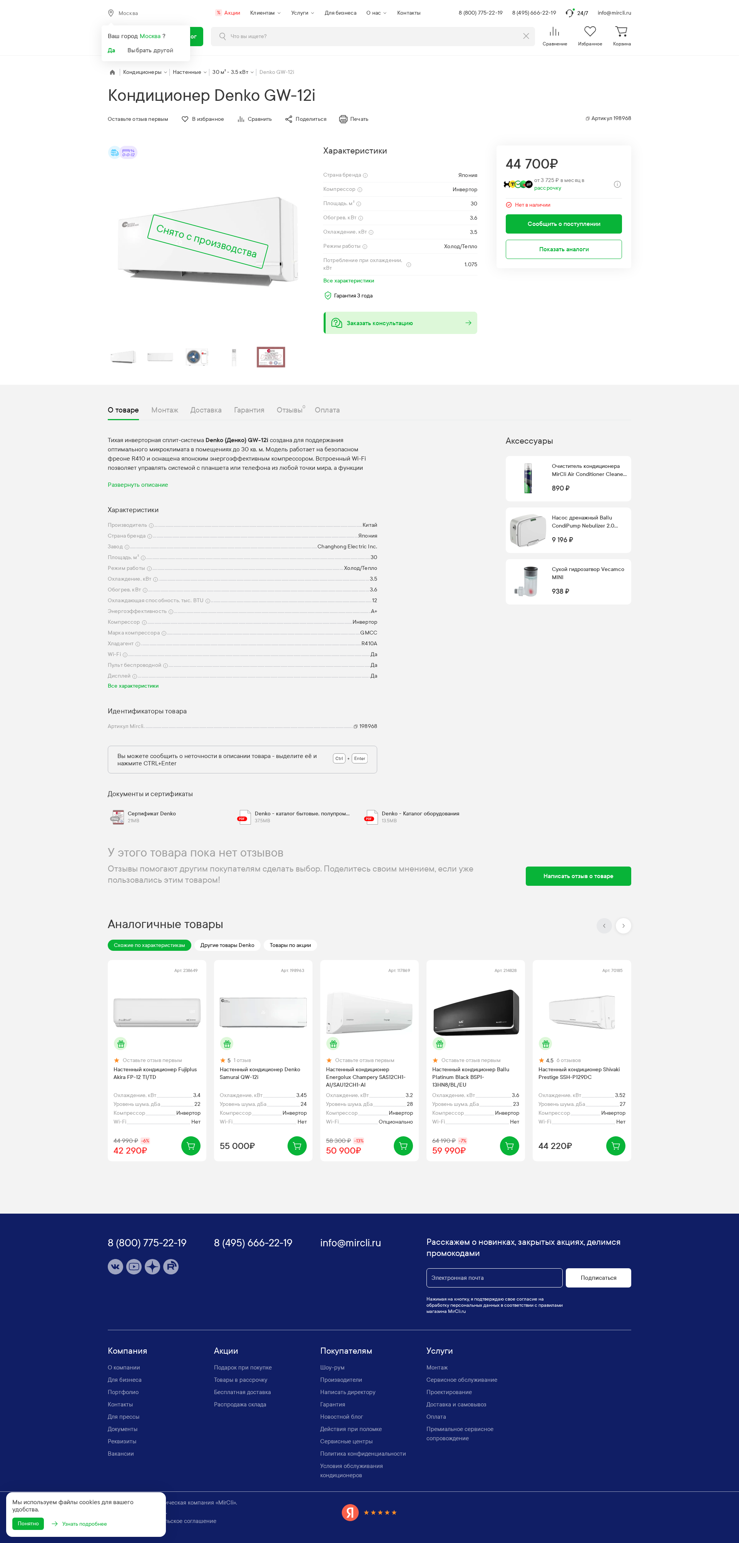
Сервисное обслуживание (461, 1379)
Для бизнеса (341, 13)
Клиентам (262, 13)
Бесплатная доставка (242, 1392)
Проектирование (449, 1392)
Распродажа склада (240, 1404)
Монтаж (437, 1367)
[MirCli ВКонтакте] (115, 1266)
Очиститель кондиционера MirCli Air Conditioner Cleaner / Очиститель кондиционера (588, 470)
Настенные (187, 72)
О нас (373, 13)
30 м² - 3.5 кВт (230, 72)
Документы (122, 1429)
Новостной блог (341, 1416)
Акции (228, 13)
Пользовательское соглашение (175, 1521)
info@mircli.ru (614, 13)
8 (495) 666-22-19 (534, 13)
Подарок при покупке (243, 1367)
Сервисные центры (346, 1441)
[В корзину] (191, 1146)
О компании (124, 1367)
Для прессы (123, 1416)
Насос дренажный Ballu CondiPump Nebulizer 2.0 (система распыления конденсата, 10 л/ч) (583, 522)
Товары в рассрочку (241, 1379)
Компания (127, 1351)
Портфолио (123, 1392)
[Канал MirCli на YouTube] (134, 1266)
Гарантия (332, 1404)
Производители (341, 1379)
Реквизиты (122, 1441)
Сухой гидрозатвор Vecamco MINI (588, 573)
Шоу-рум (332, 1367)
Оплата (436, 1416)
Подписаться (599, 1277)
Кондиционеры (142, 72)
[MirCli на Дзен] (152, 1266)
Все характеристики (348, 280)
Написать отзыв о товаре (578, 876)
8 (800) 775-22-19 (481, 13)
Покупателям (346, 1351)
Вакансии (121, 1453)
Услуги (300, 13)
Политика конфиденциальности (363, 1453)
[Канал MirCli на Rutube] (171, 1266)
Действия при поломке (351, 1429)
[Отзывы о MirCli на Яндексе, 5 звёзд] (369, 1512)
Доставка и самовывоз (456, 1404)
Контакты (409, 13)
